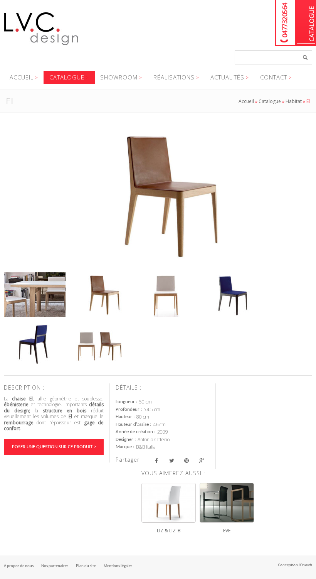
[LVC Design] (41, 46)
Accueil (22, 77)
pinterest (186, 461)
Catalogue (306, 23)
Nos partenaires (54, 566)
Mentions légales (118, 566)
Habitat (294, 101)
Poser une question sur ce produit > (54, 446)
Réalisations (174, 77)
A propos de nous (19, 566)
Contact (273, 77)
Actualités (227, 77)
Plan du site (86, 566)
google (201, 461)
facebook (156, 461)
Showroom (119, 77)
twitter (171, 461)
